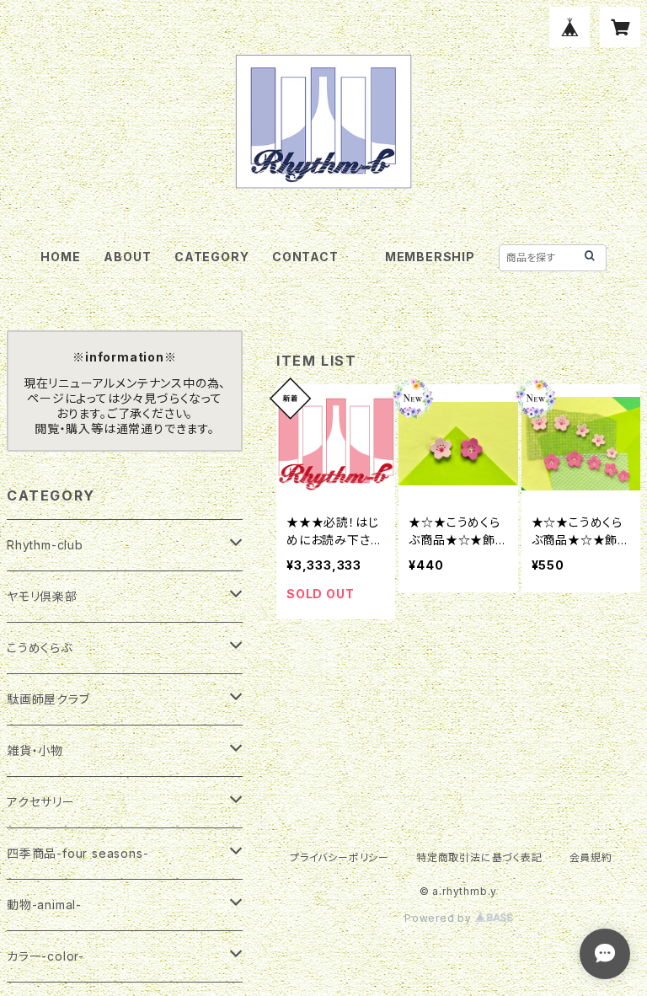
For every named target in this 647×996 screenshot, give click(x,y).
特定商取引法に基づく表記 (479, 857)
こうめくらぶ (39, 647)
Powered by (439, 918)
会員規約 (590, 857)
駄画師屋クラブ (48, 699)
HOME (60, 256)
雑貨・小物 (35, 750)
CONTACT (305, 256)
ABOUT (127, 256)
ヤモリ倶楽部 (42, 596)
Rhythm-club (45, 545)
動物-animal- (44, 904)
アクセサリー (41, 802)
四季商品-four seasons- (77, 853)
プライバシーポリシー (339, 857)
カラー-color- (45, 956)
